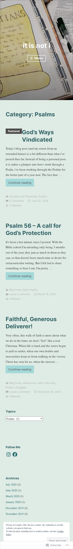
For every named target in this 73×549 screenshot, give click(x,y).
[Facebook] (15, 454)
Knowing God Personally (23, 196)
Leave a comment (19, 294)
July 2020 (11, 484)
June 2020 (11, 490)
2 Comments (16, 200)
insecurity (49, 382)
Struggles (20, 387)
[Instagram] (8, 454)
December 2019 (15, 508)
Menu (38, 58)
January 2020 (13, 502)
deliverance (29, 382)
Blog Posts (15, 289)
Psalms (43, 196)
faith (25, 289)
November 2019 (15, 514)
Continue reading (18, 184)
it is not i (36, 45)
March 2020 (12, 496)
